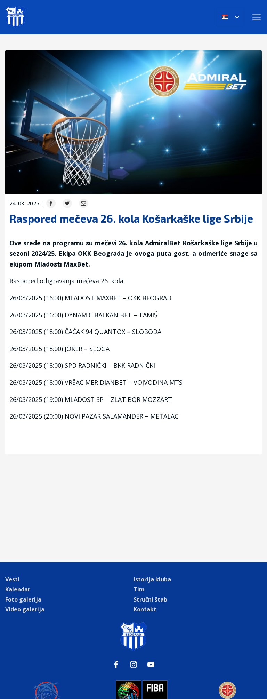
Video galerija (24, 609)
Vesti (12, 579)
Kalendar (17, 589)
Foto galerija (23, 599)
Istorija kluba (152, 579)
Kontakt (145, 609)
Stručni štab (150, 599)
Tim (139, 589)
